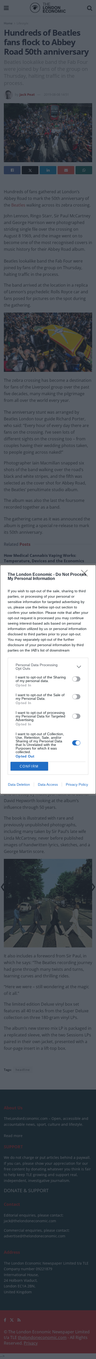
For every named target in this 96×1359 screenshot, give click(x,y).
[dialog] (48, 679)
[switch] (76, 679)
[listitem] (48, 666)
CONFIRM (29, 766)
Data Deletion (19, 784)
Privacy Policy (77, 784)
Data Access (48, 784)
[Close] (86, 575)
